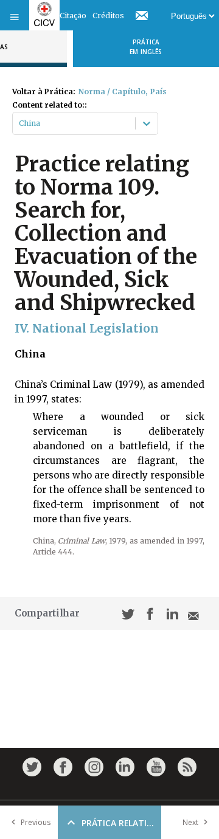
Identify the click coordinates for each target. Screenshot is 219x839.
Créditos (108, 15)
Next (190, 822)
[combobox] (20, 123)
